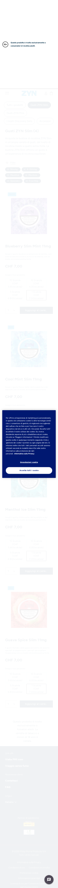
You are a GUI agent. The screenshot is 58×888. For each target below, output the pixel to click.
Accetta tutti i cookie (29, 470)
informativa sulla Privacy (24, 453)
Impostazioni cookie (29, 462)
